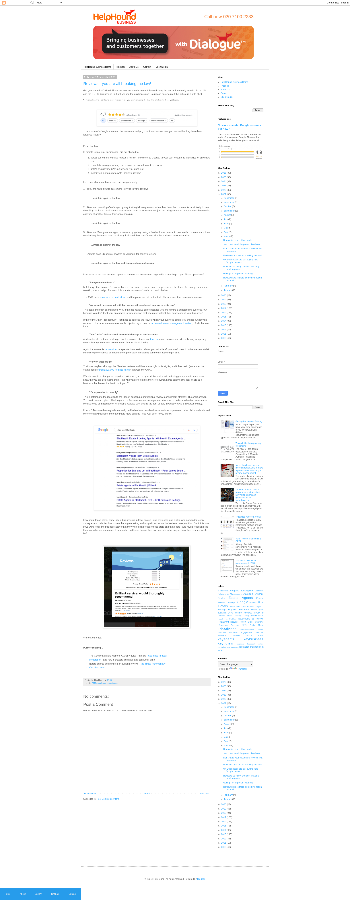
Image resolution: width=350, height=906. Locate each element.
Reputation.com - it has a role (237, 240)
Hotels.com (235, 606)
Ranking (237, 616)
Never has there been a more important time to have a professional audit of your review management (249, 469)
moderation (110, 349)
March (227, 236)
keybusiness (253, 639)
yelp (220, 649)
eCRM (260, 635)
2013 (224, 325)
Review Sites (245, 622)
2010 (224, 338)
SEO (244, 625)
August (227, 215)
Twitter (260, 629)
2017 (224, 308)
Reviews (223, 625)
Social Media (257, 625)
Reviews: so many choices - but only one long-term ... (241, 267)
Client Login (162, 67)
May (226, 227)
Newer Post (90, 793)
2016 (224, 312)
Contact (147, 67)
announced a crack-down (113, 297)
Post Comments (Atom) (108, 799)
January (228, 290)
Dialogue (248, 593)
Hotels (223, 606)
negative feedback (246, 644)
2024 (224, 181)
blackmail (222, 632)
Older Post (204, 793)
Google (242, 602)
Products (120, 67)
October (228, 206)
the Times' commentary (153, 663)
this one (154, 339)
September (229, 211)
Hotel (260, 602)
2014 (224, 321)
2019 (224, 299)
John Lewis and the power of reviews (241, 244)
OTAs (230, 612)
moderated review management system (171, 323)
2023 (224, 185)
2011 (224, 334)
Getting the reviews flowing (249, 421)
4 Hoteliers (223, 591)
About (23, 894)
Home (147, 793)
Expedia (259, 598)
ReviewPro (258, 622)
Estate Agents (240, 598)
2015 (224, 316)
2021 (224, 194)
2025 (224, 177)
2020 (224, 295)
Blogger (201, 879)
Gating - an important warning (238, 273)
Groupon (253, 602)
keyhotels (225, 643)
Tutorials (55, 894)
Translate (242, 669)
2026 (224, 173)
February (228, 285)
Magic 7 (259, 607)
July (226, 219)
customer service (242, 635)
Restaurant (223, 622)
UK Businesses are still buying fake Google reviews (240, 261)
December (229, 198)
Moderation (95, 659)
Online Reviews (243, 612)
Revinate (235, 625)
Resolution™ (256, 615)
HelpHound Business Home (97, 67)
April (226, 232)
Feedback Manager (227, 602)
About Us (134, 67)
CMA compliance (99, 683)
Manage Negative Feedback (233, 609)
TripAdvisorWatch (247, 629)
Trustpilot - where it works (248, 517)
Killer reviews (248, 606)
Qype (229, 616)
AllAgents (234, 590)
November (229, 202)
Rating (246, 616)
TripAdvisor (227, 629)
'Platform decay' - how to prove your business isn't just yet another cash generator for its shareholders (248, 495)
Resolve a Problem (227, 619)
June (226, 223)
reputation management (251, 647)
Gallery (38, 894)
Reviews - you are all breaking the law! (117, 83)
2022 (224, 190)
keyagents (226, 639)
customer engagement (240, 632)
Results (234, 622)
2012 (224, 329)
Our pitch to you (97, 667)
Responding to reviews (250, 618)
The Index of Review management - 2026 (246, 561)
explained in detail (157, 655)
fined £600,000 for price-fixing (114, 369)
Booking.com (246, 590)
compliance (113, 683)
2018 (224, 304)
